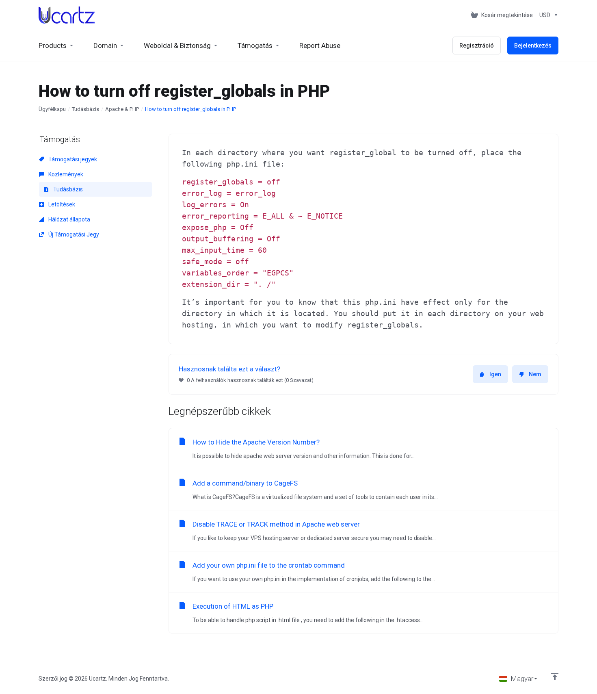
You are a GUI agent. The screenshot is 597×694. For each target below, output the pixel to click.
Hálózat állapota (68, 219)
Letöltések (61, 204)
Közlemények (65, 174)
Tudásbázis (85, 109)
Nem (535, 374)
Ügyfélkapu (52, 109)
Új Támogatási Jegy (73, 234)
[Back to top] (555, 676)
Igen (495, 374)
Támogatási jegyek (72, 159)
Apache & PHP (122, 109)
